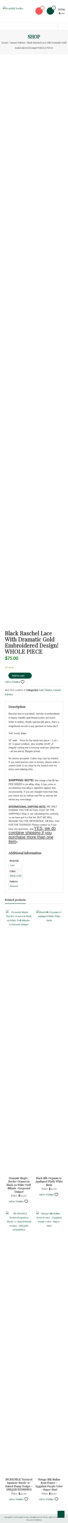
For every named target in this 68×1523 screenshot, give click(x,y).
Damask (14, 885)
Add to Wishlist (12, 681)
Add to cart (18, 675)
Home (5, 42)
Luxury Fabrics (17, 42)
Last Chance (45, 690)
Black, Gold (15, 875)
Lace (12, 865)
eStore (51, 1517)
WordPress (38, 1520)
